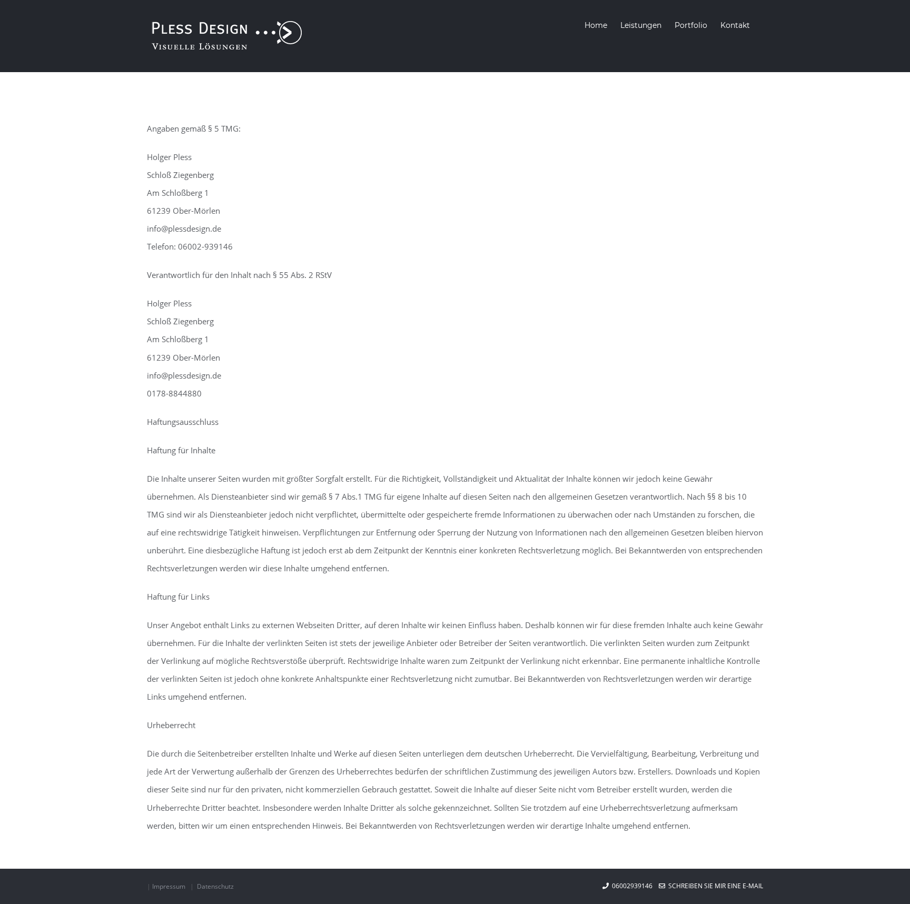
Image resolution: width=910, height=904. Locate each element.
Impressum (168, 886)
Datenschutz (215, 886)
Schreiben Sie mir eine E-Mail (714, 885)
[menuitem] (596, 25)
